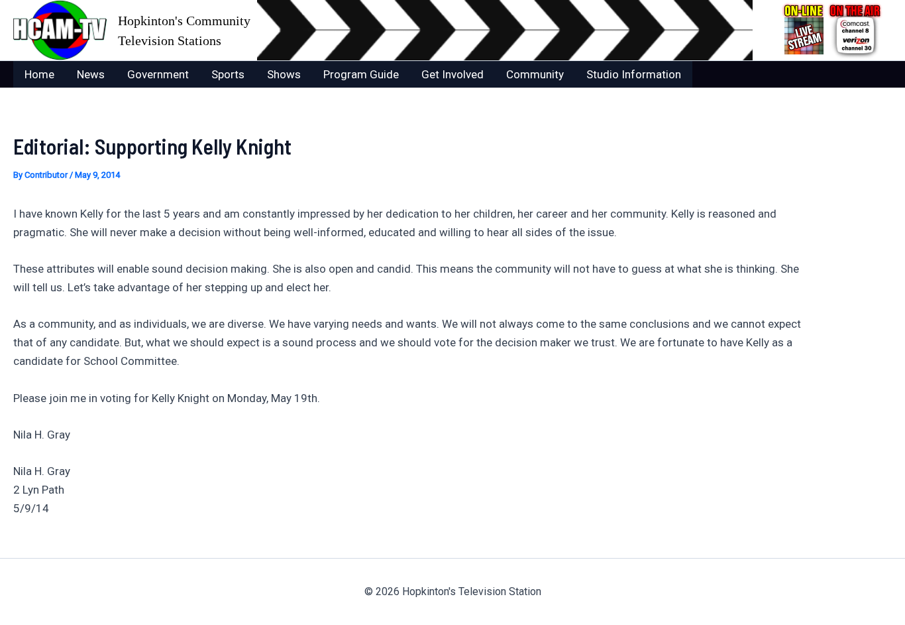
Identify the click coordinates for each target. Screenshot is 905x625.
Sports (227, 74)
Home (39, 74)
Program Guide (361, 74)
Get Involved (452, 74)
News (91, 74)
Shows (284, 74)
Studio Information (633, 74)
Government (158, 74)
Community (535, 74)
